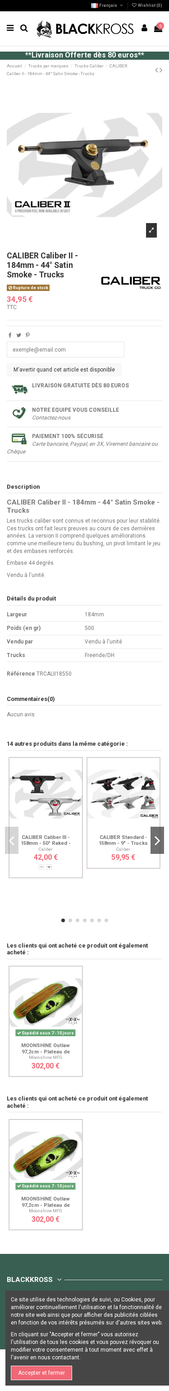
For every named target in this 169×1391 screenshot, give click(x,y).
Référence (21, 674)
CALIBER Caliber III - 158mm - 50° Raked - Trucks (46, 843)
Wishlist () (149, 5)
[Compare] (45, 828)
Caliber (46, 849)
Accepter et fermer (41, 1373)
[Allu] (41, 867)
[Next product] (161, 70)
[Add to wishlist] (35, 828)
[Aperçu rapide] (56, 828)
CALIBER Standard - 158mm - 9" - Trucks (123, 840)
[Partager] (10, 335)
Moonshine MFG (45, 1057)
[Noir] (49, 867)
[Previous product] (157, 70)
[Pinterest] (28, 335)
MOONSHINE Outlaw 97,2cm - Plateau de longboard (45, 1052)
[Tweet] (18, 335)
